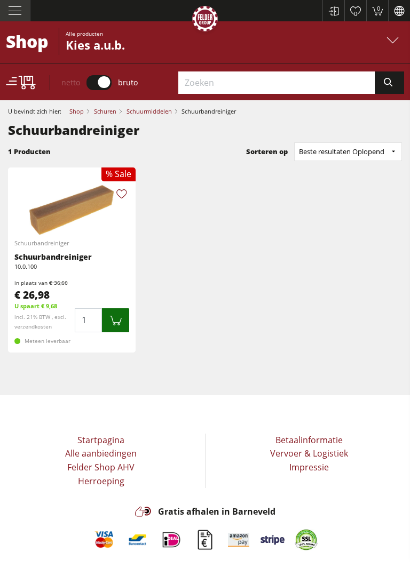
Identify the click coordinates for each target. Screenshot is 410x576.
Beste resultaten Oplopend (341, 151)
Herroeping (101, 481)
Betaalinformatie (309, 440)
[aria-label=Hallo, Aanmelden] (333, 10)
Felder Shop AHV (101, 467)
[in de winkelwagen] (115, 320)
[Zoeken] (389, 82)
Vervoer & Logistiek (309, 453)
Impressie (309, 467)
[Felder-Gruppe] (205, 20)
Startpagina (100, 440)
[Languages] (399, 10)
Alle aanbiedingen (101, 453)
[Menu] (15, 10)
